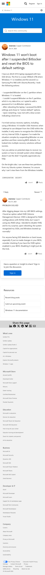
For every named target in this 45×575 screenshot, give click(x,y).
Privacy (26, 564)
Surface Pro (6, 337)
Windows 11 (8, 10)
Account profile (7, 375)
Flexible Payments (8, 402)
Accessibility (6, 551)
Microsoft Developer (9, 493)
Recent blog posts (12, 297)
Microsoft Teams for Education (11, 421)
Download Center (8, 379)
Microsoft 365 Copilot (9, 474)
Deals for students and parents (12, 436)
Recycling (16, 569)
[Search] (25, 3)
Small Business (7, 478)
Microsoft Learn (7, 497)
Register (32, 3)
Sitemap (5, 564)
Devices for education (9, 417)
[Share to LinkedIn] (10, 325)
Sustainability (7, 555)
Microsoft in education (9, 413)
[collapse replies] (22, 197)
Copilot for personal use (10, 352)
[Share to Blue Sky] (26, 325)
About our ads (26, 569)
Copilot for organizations (10, 348)
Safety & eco (6, 569)
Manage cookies (7, 566)
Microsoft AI (6, 451)
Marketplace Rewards (9, 513)
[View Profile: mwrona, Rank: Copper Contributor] (5, 47)
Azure (4, 489)
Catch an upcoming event (15, 304)
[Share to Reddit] (22, 325)
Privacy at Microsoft (8, 539)
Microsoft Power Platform (10, 467)
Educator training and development (13, 432)
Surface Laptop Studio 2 (10, 345)
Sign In (39, 3)
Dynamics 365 (7, 459)
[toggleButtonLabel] (41, 10)
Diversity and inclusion (9, 547)
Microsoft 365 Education (10, 425)
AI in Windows (7, 356)
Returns (5, 387)
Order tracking (7, 390)
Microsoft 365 (7, 463)
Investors (5, 543)
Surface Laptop (7, 341)
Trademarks (28, 566)
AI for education (7, 440)
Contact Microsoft (16, 564)
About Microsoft (7, 531)
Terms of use (18, 566)
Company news (7, 535)
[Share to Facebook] (14, 325)
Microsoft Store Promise (10, 398)
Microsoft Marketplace (9, 509)
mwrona (12, 46)
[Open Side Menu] (3, 3)
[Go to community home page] (8, 3)
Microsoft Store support (10, 383)
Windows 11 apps (8, 364)
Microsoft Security (8, 455)
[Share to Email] (34, 325)
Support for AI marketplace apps (12, 501)
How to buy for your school (10, 429)
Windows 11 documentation (16, 310)
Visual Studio (7, 516)
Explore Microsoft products (10, 360)
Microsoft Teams (7, 471)
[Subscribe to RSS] (30, 325)
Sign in (12, 273)
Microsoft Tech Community (10, 505)
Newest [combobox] (38, 192)
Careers (5, 528)
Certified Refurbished (9, 394)
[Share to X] (18, 325)
